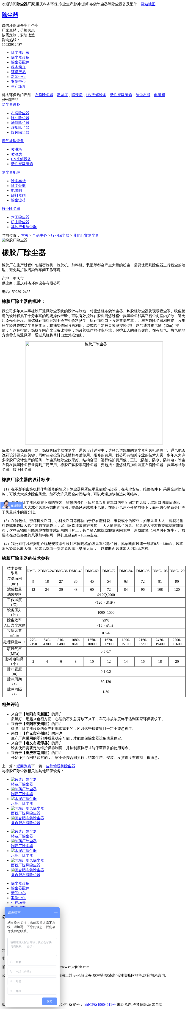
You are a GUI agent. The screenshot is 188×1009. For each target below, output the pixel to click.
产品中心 (39, 235)
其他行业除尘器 (24, 227)
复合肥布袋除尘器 (25, 823)
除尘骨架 (18, 186)
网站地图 (148, 4)
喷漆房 (77, 95)
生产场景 (18, 86)
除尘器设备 (20, 57)
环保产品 (18, 72)
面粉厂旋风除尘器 (25, 813)
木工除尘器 (20, 217)
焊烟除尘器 (20, 127)
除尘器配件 (20, 62)
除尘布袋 (143, 95)
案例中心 (18, 81)
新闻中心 (18, 77)
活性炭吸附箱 (121, 95)
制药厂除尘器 (22, 794)
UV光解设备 (96, 95)
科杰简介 (18, 67)
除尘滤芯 (18, 200)
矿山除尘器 (20, 222)
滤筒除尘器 (20, 123)
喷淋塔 (62, 95)
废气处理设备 (13, 141)
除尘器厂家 (20, 52)
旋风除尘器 (20, 132)
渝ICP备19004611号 (99, 1004)
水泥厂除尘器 (22, 803)
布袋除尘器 (44, 95)
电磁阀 (159, 95)
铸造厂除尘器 (22, 784)
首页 (24, 235)
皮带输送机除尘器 (60, 766)
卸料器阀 (18, 195)
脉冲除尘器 (20, 118)
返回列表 (24, 766)
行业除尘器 (11, 209)
